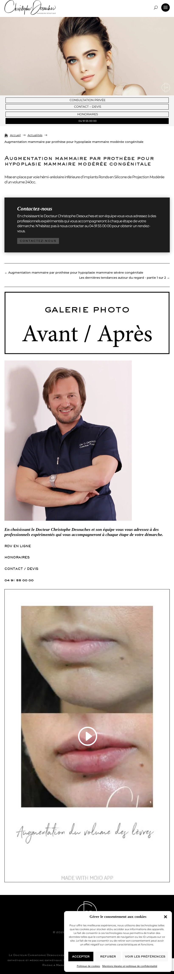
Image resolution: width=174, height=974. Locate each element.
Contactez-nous (38, 240)
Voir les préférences (145, 956)
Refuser (108, 956)
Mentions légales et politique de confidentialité (129, 966)
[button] (165, 917)
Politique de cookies (88, 966)
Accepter (81, 956)
